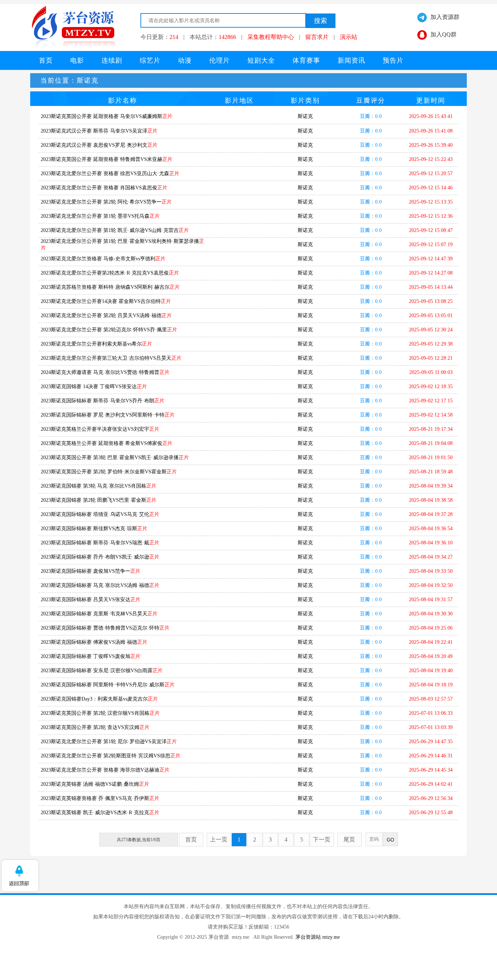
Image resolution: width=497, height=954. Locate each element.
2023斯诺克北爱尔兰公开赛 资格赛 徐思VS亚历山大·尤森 (110, 173)
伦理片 (219, 60)
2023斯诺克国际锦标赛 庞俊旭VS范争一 (90, 571)
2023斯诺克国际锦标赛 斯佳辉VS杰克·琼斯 (94, 528)
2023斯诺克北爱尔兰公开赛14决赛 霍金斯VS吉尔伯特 (106, 301)
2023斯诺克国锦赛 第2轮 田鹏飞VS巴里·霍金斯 (98, 500)
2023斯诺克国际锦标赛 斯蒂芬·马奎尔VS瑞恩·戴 (100, 542)
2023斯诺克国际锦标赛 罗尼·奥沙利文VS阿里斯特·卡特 (108, 415)
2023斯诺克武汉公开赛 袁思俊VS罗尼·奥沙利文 (99, 145)
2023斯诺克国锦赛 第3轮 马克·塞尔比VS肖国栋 (98, 486)
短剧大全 (261, 60)
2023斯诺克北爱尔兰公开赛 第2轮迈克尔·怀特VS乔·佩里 (109, 329)
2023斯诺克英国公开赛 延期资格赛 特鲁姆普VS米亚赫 (106, 159)
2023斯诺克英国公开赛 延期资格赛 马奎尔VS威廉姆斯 (106, 116)
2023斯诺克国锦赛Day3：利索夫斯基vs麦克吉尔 (99, 699)
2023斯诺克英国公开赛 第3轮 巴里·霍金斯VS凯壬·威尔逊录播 (115, 457)
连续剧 (112, 60)
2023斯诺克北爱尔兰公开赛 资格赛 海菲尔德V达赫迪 (105, 770)
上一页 (218, 839)
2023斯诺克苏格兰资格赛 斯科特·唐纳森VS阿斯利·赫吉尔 (110, 287)
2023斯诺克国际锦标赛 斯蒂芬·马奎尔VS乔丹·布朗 (102, 400)
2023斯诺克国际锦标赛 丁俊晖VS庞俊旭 (90, 656)
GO (390, 840)
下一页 (321, 839)
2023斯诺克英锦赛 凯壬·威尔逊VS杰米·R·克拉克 (100, 812)
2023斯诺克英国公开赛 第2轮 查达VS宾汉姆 (95, 727)
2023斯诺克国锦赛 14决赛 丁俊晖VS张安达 (94, 386)
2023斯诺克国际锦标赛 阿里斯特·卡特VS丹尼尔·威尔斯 (108, 684)
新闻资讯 (351, 60)
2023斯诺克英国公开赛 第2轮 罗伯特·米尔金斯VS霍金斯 (109, 471)
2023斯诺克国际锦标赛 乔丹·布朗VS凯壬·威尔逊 (100, 557)
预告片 (393, 60)
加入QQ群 (443, 34)
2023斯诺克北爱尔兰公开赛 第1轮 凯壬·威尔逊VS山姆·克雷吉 (115, 230)
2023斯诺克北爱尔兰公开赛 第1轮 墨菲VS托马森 (100, 216)
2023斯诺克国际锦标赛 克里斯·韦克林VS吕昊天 (99, 613)
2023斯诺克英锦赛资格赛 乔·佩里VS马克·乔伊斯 (100, 798)
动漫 (185, 60)
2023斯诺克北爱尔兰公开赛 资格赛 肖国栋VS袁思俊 (104, 187)
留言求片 (317, 37)
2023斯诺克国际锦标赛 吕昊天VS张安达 (90, 599)
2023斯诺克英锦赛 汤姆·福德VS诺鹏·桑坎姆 (95, 784)
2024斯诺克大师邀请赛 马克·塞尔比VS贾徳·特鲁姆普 (105, 372)
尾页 (349, 839)
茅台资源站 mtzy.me (317, 937)
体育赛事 (306, 60)
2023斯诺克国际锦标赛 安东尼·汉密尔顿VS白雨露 (102, 670)
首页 (46, 60)
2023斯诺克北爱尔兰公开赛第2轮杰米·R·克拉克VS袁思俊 (110, 273)
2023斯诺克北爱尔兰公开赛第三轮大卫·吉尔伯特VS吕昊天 (111, 358)
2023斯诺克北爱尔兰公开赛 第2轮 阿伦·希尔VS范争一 (106, 202)
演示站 (348, 37)
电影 (77, 60)
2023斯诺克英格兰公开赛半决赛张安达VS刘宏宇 (100, 429)
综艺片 (150, 60)
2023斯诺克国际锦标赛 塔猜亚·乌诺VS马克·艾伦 (100, 514)
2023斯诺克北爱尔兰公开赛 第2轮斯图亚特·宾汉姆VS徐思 (110, 755)
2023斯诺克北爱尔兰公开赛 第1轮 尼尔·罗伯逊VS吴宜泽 (109, 741)
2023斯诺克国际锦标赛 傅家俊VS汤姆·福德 (94, 642)
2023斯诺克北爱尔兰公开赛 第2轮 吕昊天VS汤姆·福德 (106, 315)
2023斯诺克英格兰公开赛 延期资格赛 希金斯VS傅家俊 (106, 443)
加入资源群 (445, 17)
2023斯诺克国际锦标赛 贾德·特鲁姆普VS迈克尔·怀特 (105, 628)
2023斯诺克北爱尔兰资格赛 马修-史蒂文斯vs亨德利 (103, 258)
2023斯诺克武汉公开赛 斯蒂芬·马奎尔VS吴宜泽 (99, 131)
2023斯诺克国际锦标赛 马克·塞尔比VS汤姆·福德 (100, 585)
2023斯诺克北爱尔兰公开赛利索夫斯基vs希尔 (96, 344)
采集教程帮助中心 (270, 37)
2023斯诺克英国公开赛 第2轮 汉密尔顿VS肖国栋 (100, 713)
